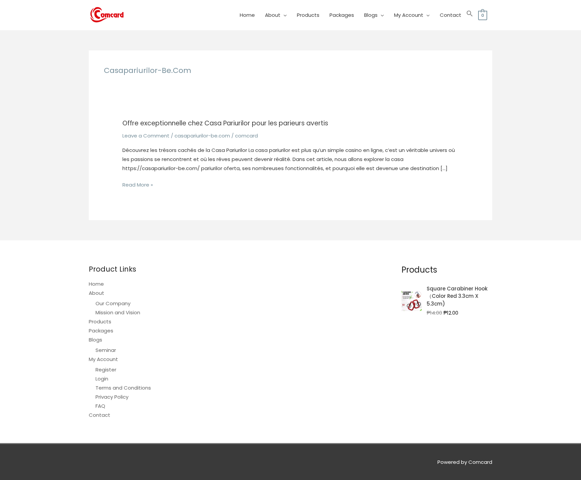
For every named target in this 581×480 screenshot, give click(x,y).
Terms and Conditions (123, 387)
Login (101, 378)
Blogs (371, 14)
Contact (450, 14)
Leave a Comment (145, 135)
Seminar (105, 350)
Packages (342, 14)
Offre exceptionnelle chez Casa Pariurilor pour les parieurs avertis (225, 123)
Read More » (137, 185)
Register (105, 369)
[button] (469, 14)
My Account (408, 14)
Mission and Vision (117, 312)
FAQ (100, 405)
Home (247, 14)
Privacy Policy (111, 396)
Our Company (112, 303)
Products (308, 14)
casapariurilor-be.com (202, 135)
